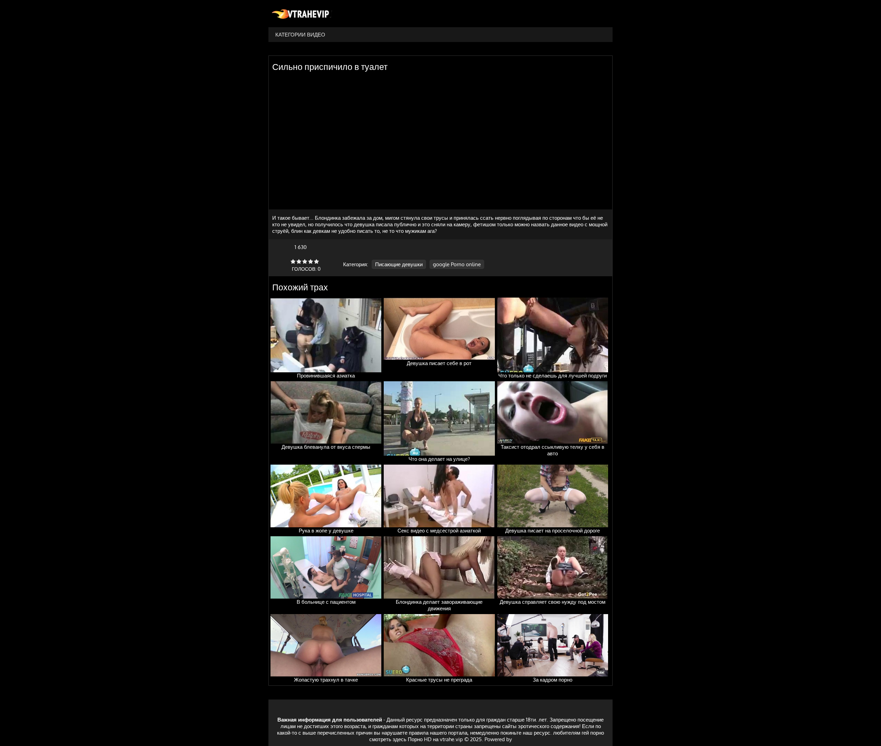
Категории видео (300, 34)
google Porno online (457, 264)
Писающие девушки (399, 264)
